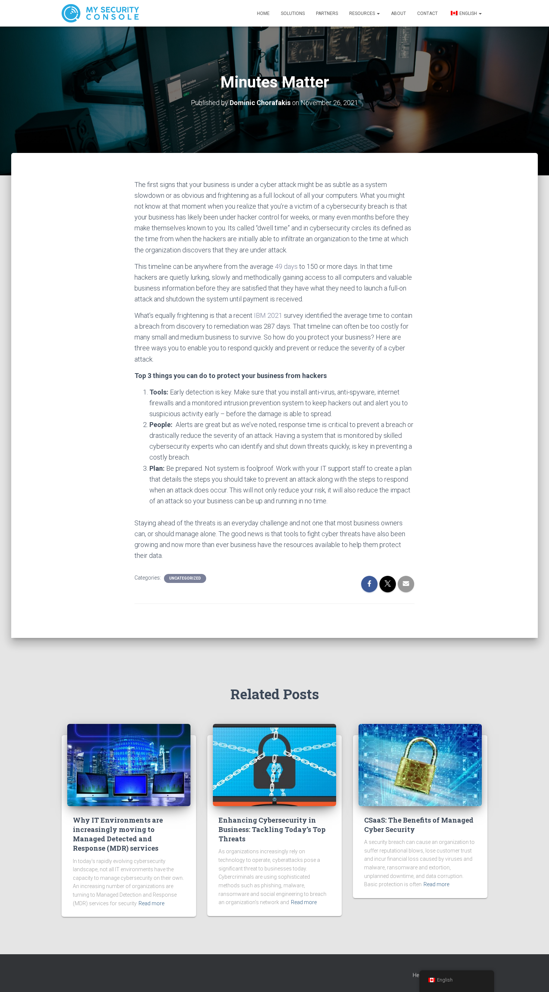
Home (263, 13)
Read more (151, 903)
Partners (327, 13)
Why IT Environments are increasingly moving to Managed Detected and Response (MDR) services (118, 834)
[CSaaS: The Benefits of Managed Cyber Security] (420, 764)
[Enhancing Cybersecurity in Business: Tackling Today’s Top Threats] (274, 764)
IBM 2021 (268, 315)
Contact (427, 13)
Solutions (293, 13)
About (398, 13)
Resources (362, 13)
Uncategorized (185, 578)
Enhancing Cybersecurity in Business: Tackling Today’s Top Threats (272, 829)
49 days (286, 266)
